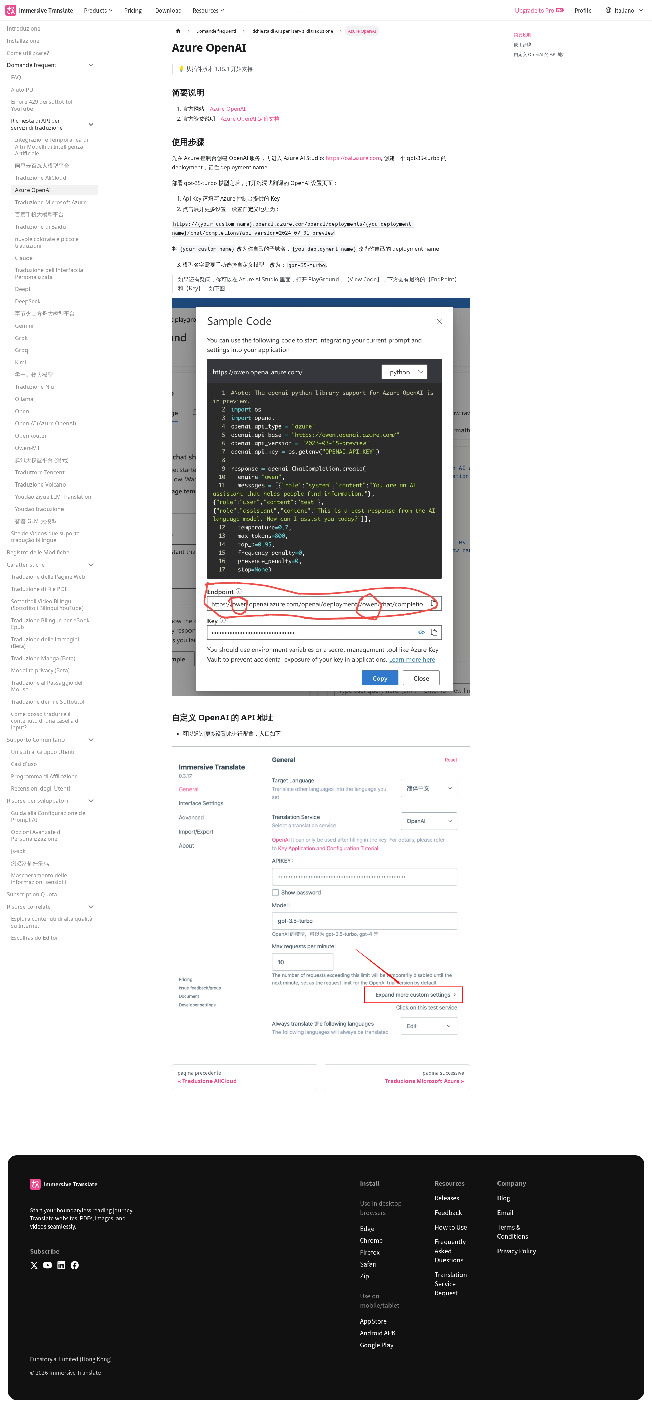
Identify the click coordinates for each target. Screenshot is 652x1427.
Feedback (448, 1212)
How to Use (451, 1226)
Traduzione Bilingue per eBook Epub (50, 623)
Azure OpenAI (33, 190)
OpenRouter (31, 435)
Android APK (378, 1332)
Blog (503, 1197)
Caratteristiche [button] (26, 564)
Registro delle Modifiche (38, 552)
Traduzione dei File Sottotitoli (48, 701)
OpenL (23, 411)
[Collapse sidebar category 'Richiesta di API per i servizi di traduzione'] (91, 124)
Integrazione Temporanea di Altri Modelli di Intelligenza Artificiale (51, 146)
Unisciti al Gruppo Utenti (42, 752)
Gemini (24, 325)
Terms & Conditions (512, 1231)
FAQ (16, 77)
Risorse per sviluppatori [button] (37, 800)
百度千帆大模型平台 (39, 214)
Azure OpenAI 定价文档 (250, 118)
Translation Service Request (451, 1283)
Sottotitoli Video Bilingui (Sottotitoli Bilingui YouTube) (47, 604)
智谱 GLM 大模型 (36, 521)
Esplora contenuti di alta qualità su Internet (51, 922)
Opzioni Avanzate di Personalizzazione (36, 835)
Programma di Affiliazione (44, 776)
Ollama (24, 399)
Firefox (370, 1252)
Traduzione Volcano (40, 484)
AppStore (373, 1320)
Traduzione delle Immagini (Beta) (45, 642)
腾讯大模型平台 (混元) (42, 460)
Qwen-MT (27, 448)
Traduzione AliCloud (40, 178)
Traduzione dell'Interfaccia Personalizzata (49, 273)
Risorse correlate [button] (29, 906)
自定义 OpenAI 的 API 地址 (540, 54)
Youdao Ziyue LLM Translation (53, 496)
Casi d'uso (24, 764)
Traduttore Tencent (40, 472)
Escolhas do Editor (34, 937)
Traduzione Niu (34, 387)
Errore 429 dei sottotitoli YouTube (42, 105)
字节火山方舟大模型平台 (45, 313)
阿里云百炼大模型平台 (42, 165)
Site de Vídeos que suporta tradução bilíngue (45, 537)
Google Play (376, 1344)
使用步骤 (522, 44)
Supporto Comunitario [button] (36, 739)
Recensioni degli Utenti (40, 788)
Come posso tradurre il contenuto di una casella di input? (45, 720)
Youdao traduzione (39, 509)
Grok (21, 338)
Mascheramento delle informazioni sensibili (39, 879)
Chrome (371, 1240)
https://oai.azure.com (353, 158)
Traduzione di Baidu (40, 226)
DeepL (23, 289)
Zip (364, 1275)
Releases (447, 1197)
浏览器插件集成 (30, 863)
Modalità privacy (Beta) (40, 670)
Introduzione (23, 28)
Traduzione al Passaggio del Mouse (47, 686)
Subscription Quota (32, 894)
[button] (98, 10)
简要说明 (522, 35)
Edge (367, 1228)
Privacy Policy (516, 1250)
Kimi (20, 362)
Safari (368, 1263)
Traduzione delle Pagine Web (48, 577)
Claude (24, 258)
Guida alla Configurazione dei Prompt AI (49, 816)
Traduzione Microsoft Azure (51, 202)
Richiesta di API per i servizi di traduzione (37, 124)
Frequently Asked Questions (450, 1250)
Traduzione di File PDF (39, 589)
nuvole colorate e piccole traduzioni (47, 242)
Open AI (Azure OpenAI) (45, 423)
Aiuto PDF (23, 89)
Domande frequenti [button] (32, 65)
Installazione (23, 40)
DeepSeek (28, 301)
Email (505, 1212)
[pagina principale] (178, 31)
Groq (21, 350)
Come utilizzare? (28, 53)
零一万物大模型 (34, 374)
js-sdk (18, 851)
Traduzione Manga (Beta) (43, 658)
